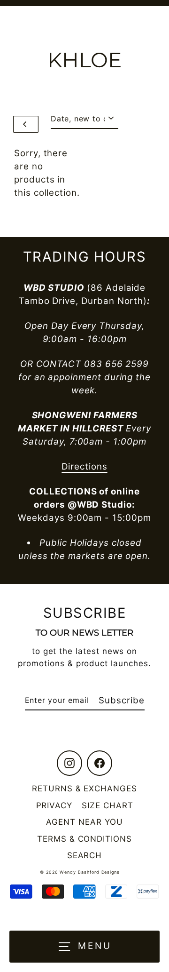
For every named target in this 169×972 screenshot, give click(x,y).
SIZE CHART (107, 805)
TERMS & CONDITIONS (84, 839)
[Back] (25, 124)
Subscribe (121, 700)
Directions (84, 466)
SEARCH (84, 855)
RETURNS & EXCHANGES (84, 788)
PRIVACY (54, 805)
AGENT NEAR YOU (84, 822)
